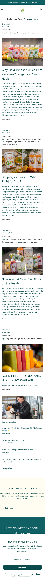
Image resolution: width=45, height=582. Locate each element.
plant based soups (26, 242)
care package (15, 339)
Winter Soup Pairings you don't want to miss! (17, 450)
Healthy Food (26, 33)
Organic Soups (11, 142)
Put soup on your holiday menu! (13, 440)
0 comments (6, 30)
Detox (19, 33)
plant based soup (24, 142)
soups (36, 242)
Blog (7, 33)
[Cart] (41, 9)
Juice (34, 33)
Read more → (7, 119)
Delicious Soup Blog (18, 19)
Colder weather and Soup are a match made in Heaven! (21, 459)
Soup (9, 144)
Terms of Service (24, 576)
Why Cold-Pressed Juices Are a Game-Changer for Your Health (22, 74)
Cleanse (13, 33)
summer (40, 33)
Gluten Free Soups (23, 139)
